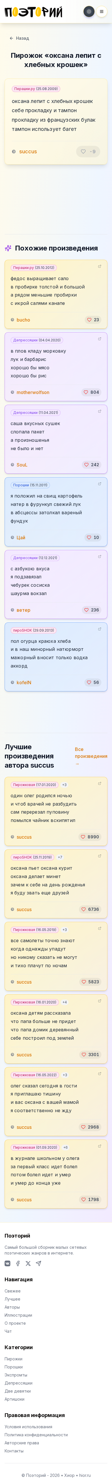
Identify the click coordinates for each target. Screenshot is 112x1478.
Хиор (69, 1475)
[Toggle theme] (89, 11)
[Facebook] (18, 1263)
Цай (21, 537)
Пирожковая (34, 785)
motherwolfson (33, 392)
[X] (28, 1263)
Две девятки (18, 1391)
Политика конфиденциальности (36, 1434)
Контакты (14, 1450)
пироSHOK (33, 630)
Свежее (13, 1290)
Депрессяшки (37, 340)
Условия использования (28, 1426)
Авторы (12, 1307)
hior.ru (85, 1475)
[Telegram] (38, 1263)
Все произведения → (91, 756)
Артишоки (14, 1399)
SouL (22, 465)
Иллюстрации (18, 1315)
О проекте (15, 1323)
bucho (23, 320)
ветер (23, 610)
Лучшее (12, 1299)
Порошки (30, 485)
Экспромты (16, 1374)
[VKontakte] (7, 1263)
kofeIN (24, 682)
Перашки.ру (36, 89)
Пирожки (13, 1358)
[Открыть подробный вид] (100, 266)
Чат (8, 1331)
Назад (22, 38)
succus (28, 151)
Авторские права (22, 1442)
